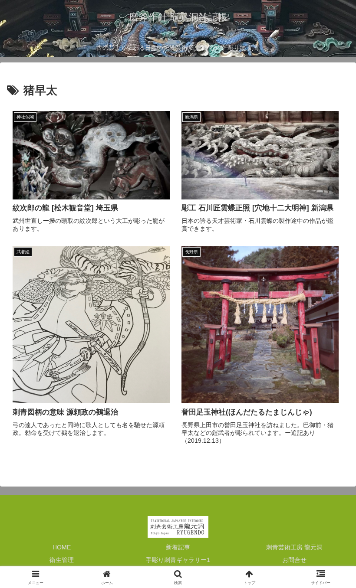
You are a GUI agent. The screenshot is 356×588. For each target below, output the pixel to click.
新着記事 (178, 547)
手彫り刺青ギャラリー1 (178, 559)
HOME (62, 547)
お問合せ (294, 559)
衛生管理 (61, 559)
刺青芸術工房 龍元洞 (294, 547)
